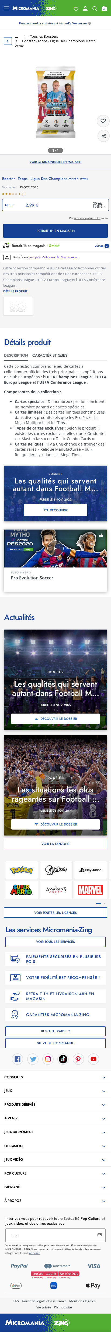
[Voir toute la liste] (76, 9)
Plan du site (63, 1307)
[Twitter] (33, 1058)
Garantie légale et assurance (44, 1301)
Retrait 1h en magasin (56, 230)
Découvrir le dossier (58, 718)
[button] (56, 1077)
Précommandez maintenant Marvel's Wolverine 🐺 (55, 23)
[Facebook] (17, 1058)
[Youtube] (93, 1058)
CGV (16, 1301)
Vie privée (43, 1307)
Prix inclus (88, 218)
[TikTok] (63, 1058)
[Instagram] (48, 1058)
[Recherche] (94, 10)
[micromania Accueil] (34, 8)
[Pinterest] (78, 1058)
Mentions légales (82, 1301)
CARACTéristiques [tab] (49, 355)
